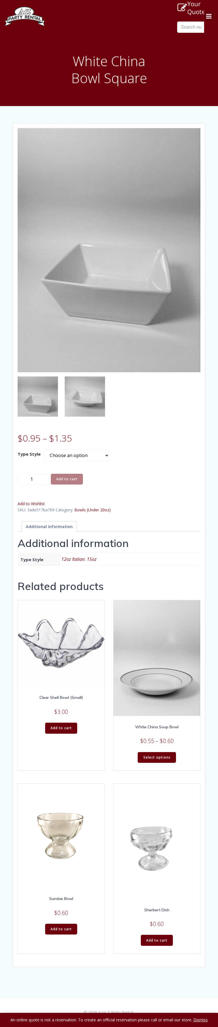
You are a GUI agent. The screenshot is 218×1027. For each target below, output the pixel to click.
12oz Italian (73, 559)
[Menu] (209, 16)
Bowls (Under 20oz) (92, 510)
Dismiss (200, 1019)
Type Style (29, 454)
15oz (92, 559)
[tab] (49, 526)
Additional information (49, 526)
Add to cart (66, 479)
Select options (157, 757)
